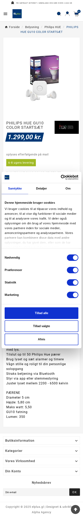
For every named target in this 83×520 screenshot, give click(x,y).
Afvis (41, 339)
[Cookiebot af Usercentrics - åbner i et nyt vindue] (60, 177)
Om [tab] (68, 188)
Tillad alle (41, 313)
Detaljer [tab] (41, 188)
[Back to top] (75, 509)
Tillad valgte (41, 326)
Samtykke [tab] (15, 188)
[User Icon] (67, 13)
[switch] (72, 270)
